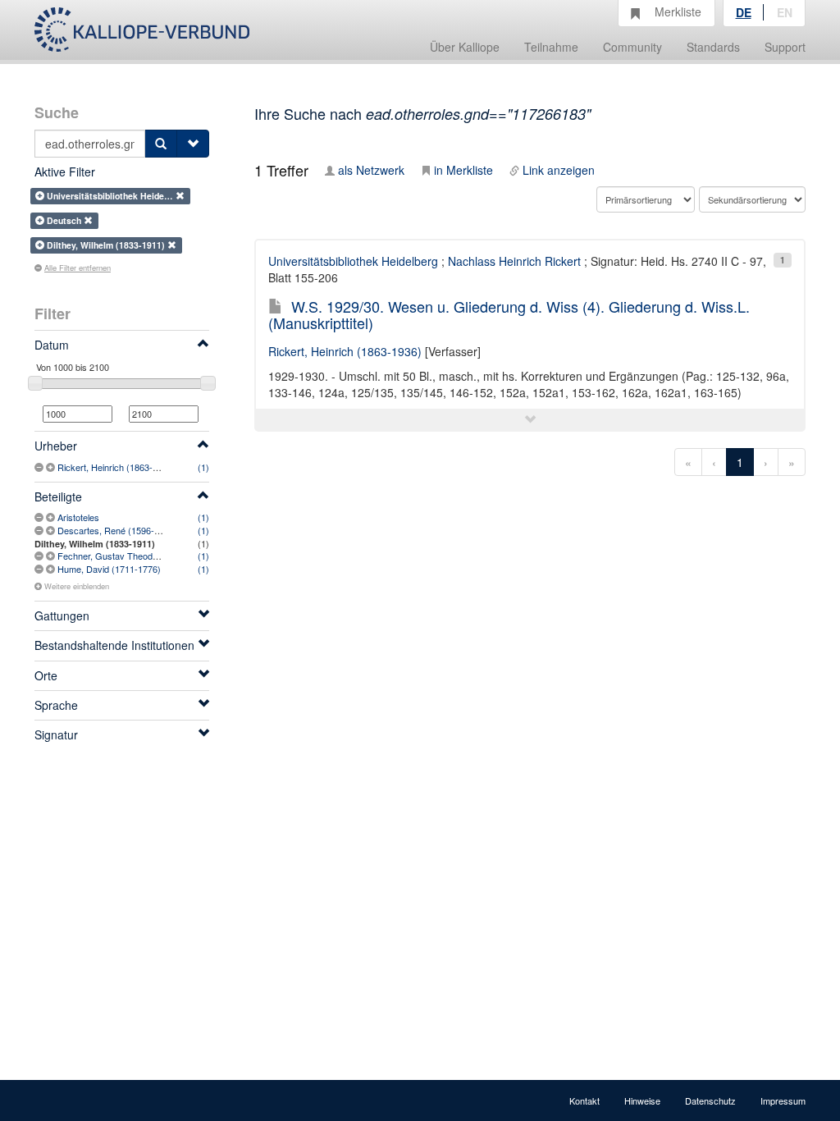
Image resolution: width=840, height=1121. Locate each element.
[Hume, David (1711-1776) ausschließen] (40, 568)
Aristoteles (78, 517)
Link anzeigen (559, 170)
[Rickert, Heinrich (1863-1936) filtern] (51, 467)
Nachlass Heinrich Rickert (514, 261)
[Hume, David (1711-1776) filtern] (51, 568)
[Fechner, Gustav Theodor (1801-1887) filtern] (51, 555)
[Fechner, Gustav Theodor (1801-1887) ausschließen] (40, 555)
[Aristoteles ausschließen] (40, 517)
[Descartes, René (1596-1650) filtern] (51, 530)
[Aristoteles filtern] (51, 517)
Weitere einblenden (76, 586)
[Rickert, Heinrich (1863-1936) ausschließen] (40, 467)
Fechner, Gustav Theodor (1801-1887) (134, 555)
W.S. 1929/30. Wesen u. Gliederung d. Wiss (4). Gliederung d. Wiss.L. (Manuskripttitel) (509, 314)
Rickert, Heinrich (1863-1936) (116, 467)
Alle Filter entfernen (77, 267)
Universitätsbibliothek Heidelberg (353, 261)
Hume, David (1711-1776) (109, 568)
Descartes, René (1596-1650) (117, 530)
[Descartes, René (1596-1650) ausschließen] (40, 530)
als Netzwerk (371, 170)
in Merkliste (463, 170)
